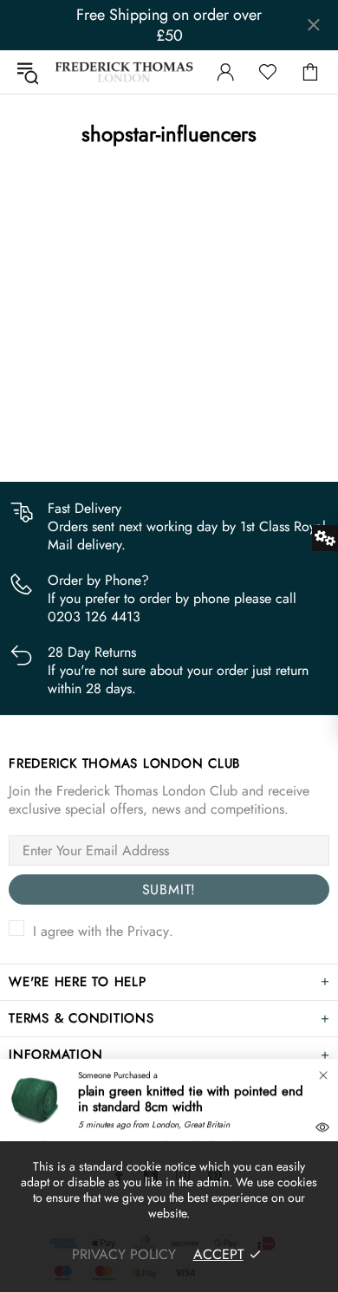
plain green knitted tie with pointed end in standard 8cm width (190, 1098)
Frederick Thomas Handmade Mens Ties (124, 72)
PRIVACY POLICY (124, 1254)
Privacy (148, 931)
